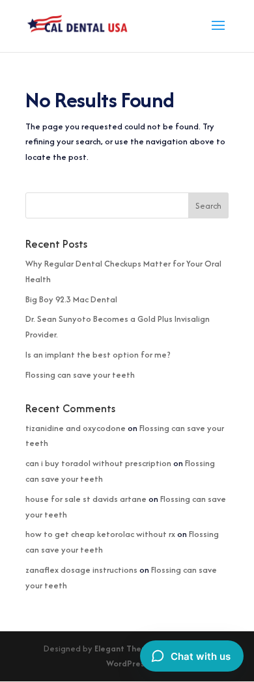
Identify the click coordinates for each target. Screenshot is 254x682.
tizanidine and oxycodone (75, 428)
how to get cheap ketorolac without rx (100, 534)
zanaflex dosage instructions (81, 570)
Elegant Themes (126, 648)
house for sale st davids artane (86, 499)
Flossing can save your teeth (80, 375)
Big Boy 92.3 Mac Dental (71, 299)
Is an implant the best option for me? (98, 354)
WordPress (127, 663)
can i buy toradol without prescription (98, 463)
